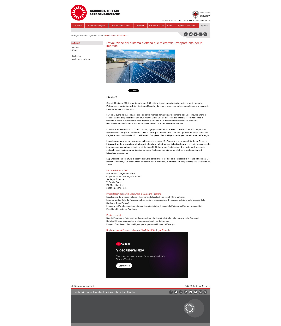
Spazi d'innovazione (121, 25)
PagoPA (130, 292)
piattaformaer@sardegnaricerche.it (125, 176)
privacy (109, 292)
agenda (92, 35)
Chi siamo (77, 25)
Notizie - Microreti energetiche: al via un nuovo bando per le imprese (137, 221)
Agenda (204, 25)
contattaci (79, 292)
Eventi (75, 50)
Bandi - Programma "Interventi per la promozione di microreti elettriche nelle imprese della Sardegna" (152, 218)
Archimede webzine (81, 59)
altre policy (120, 292)
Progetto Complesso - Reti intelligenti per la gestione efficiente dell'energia (140, 224)
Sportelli (140, 25)
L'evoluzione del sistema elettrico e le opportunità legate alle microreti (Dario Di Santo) (145, 197)
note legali (99, 292)
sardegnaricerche (79, 35)
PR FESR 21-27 (156, 25)
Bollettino (76, 56)
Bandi (169, 25)
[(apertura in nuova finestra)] (200, 34)
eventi (100, 35)
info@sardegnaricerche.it (82, 286)
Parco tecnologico (96, 25)
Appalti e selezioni (186, 25)
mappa (89, 292)
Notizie (75, 47)
